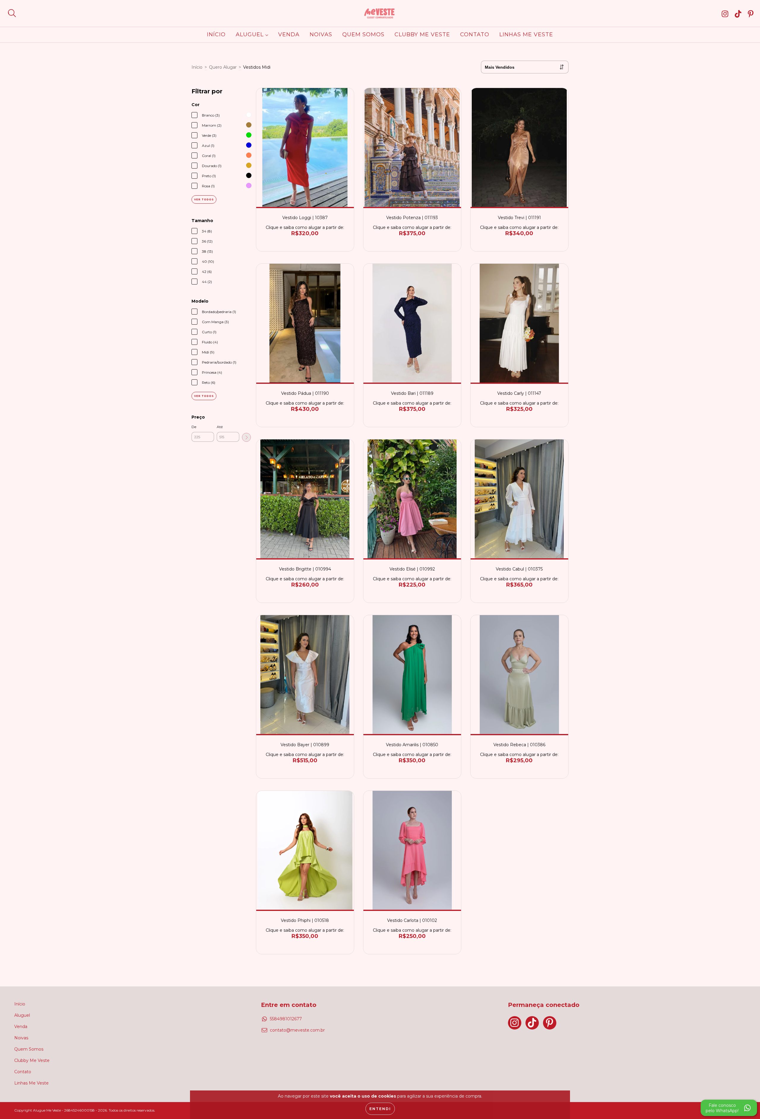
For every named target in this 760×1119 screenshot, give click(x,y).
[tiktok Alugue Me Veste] (739, 13)
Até (220, 427)
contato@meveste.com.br (297, 1030)
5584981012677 (286, 1018)
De (193, 427)
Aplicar (246, 437)
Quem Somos (363, 34)
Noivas (321, 34)
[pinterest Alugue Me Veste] (751, 13)
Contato (474, 34)
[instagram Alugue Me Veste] (726, 13)
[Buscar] (12, 13)
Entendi (380, 1109)
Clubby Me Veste (422, 34)
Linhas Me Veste (526, 34)
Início (216, 34)
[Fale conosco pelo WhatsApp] (729, 1108)
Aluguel (250, 34)
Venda (289, 34)
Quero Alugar (223, 67)
